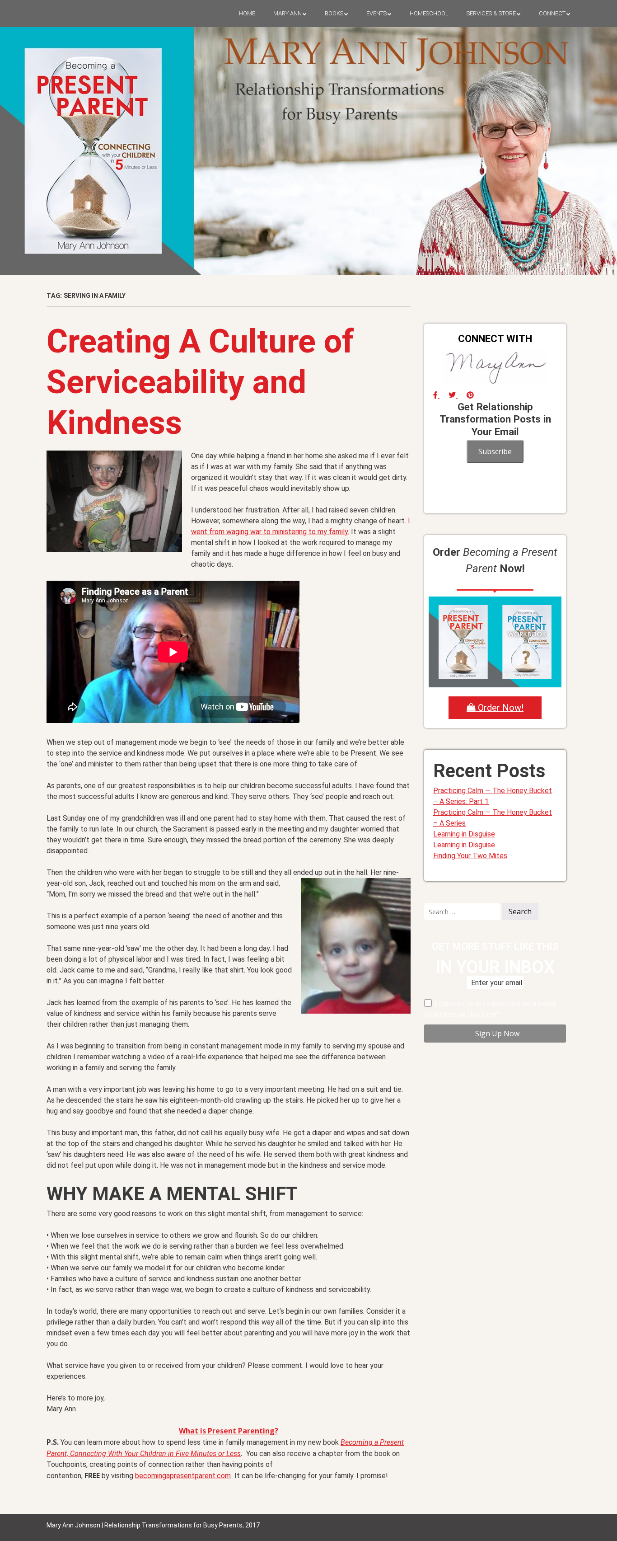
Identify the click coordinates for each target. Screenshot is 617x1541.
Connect (552, 13)
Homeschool (429, 13)
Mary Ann (287, 13)
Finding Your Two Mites (470, 855)
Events (376, 13)
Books (334, 13)
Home (247, 13)
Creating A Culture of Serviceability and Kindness (200, 382)
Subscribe (495, 451)
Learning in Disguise (464, 834)
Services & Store (491, 13)
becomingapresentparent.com (183, 1475)
